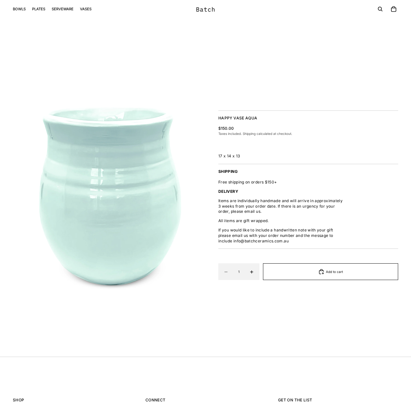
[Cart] (394, 9)
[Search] (380, 9)
